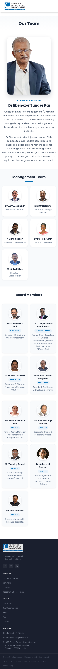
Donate (6, 621)
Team (5, 617)
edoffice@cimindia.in (15, 633)
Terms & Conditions (22, 661)
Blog (4, 612)
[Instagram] (11, 566)
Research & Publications (13, 592)
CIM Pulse (7, 603)
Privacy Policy (8, 661)
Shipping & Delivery (38, 661)
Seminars (7, 583)
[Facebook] (5, 566)
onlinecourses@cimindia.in (17, 637)
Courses (6, 587)
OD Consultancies (10, 578)
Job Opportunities (10, 608)
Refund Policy (8, 666)
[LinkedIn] (17, 566)
